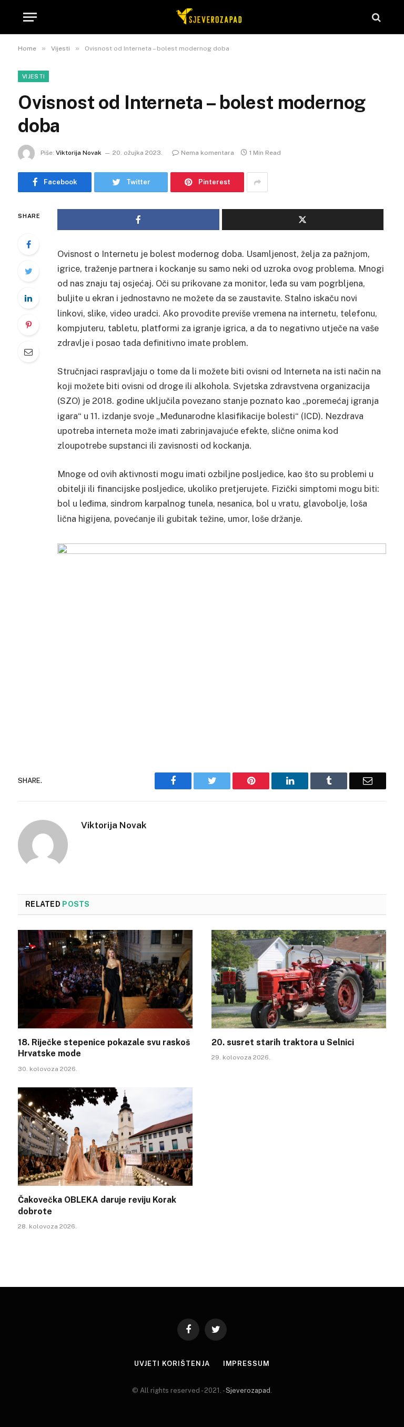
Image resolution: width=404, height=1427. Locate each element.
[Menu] (30, 17)
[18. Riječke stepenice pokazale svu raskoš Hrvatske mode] (105, 979)
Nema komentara (207, 152)
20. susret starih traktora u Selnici (282, 1042)
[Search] (375, 17)
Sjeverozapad (248, 1390)
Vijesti (33, 76)
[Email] (28, 351)
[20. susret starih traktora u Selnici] (298, 979)
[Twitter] (28, 271)
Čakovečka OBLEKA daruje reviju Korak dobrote (97, 1205)
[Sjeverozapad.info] (207, 17)
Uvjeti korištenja (171, 1363)
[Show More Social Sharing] (257, 182)
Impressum (246, 1363)
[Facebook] (28, 244)
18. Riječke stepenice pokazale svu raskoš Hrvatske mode (104, 1048)
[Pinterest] (28, 324)
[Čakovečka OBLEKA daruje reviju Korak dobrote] (105, 1136)
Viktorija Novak (79, 152)
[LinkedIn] (28, 298)
